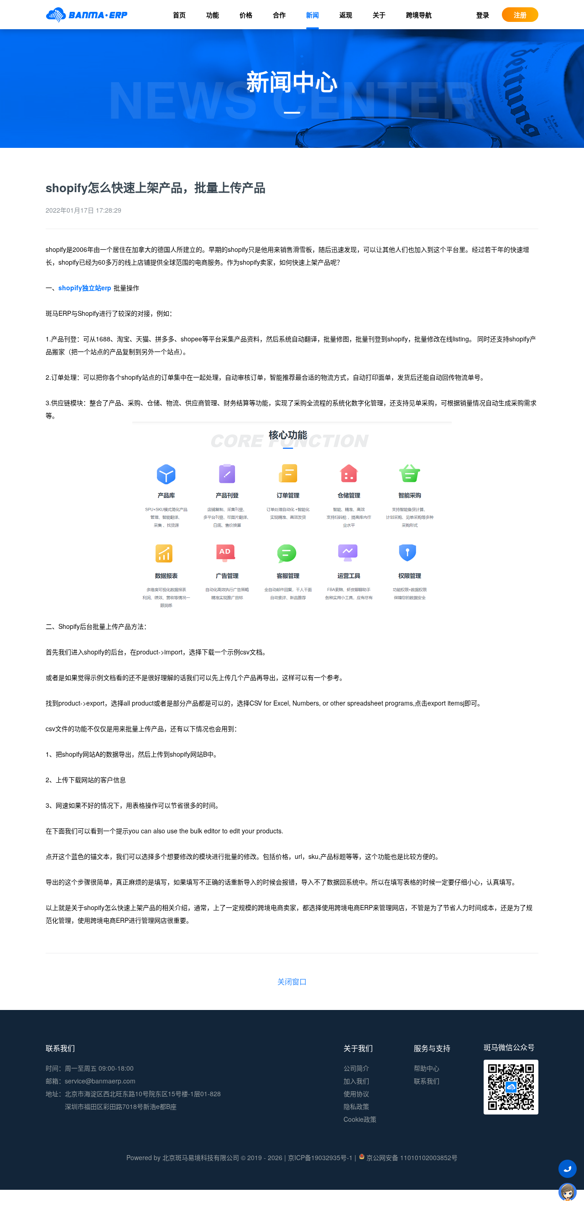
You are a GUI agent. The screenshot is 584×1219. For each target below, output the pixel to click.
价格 (246, 14)
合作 (279, 14)
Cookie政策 (360, 1119)
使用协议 (356, 1093)
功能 (212, 14)
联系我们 (426, 1080)
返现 (345, 14)
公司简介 (356, 1068)
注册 (520, 14)
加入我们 (356, 1080)
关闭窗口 (292, 981)
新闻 (312, 14)
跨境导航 (419, 14)
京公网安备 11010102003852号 (412, 1157)
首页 (179, 14)
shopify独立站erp (84, 287)
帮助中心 (426, 1068)
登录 (482, 14)
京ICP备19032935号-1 (320, 1157)
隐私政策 (356, 1106)
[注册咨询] (567, 1191)
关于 (379, 14)
